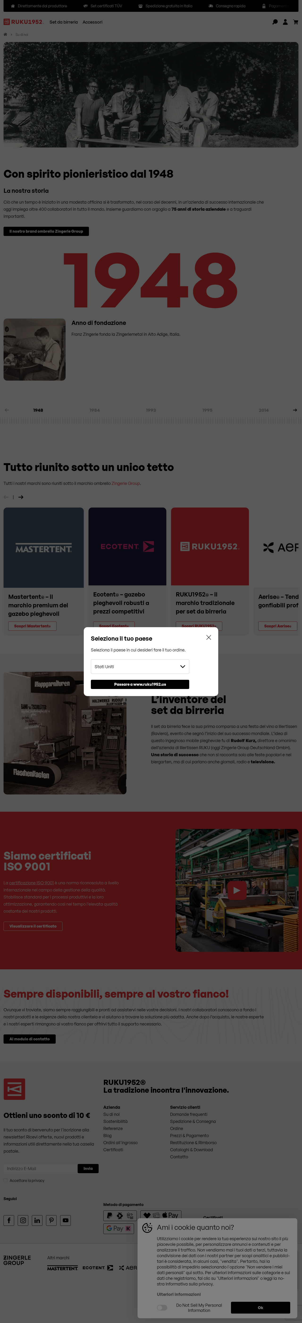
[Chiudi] (208, 638)
